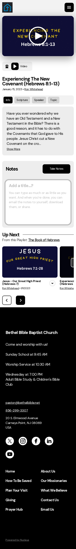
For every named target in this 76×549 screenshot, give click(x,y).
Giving (10, 500)
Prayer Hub (14, 509)
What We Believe (54, 490)
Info (8, 100)
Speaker (39, 100)
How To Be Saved (18, 481)
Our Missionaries (54, 481)
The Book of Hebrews (44, 240)
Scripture (22, 100)
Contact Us (50, 500)
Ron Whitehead (33, 89)
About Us (48, 471)
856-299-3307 (17, 410)
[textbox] (37, 202)
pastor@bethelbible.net (23, 403)
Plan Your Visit (16, 490)
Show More (13, 149)
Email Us (47, 509)
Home (10, 471)
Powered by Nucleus (17, 540)
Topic (53, 100)
